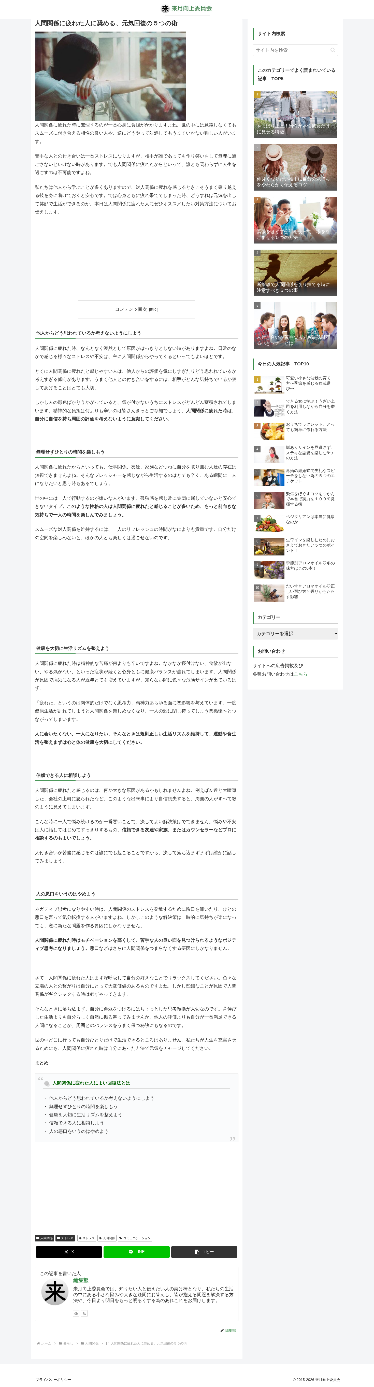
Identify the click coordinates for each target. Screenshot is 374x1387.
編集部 (81, 1280)
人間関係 (46, 1238)
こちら (301, 674)
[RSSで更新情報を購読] (84, 1313)
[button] (204, 1252)
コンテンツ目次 (131, 309)
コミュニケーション (137, 1238)
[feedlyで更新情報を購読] (76, 1313)
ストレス (67, 1238)
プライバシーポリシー (53, 1380)
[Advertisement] (136, 258)
